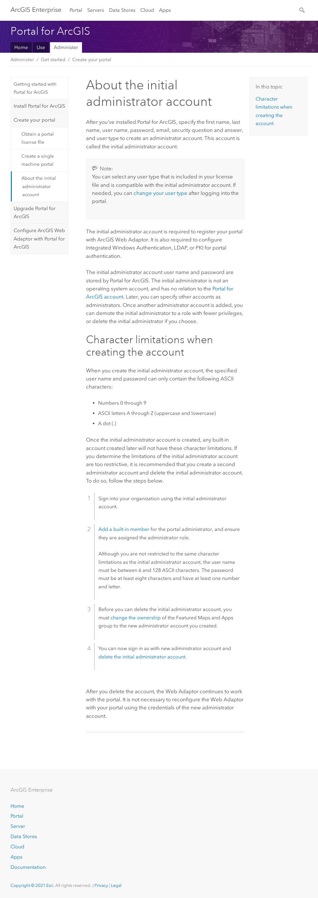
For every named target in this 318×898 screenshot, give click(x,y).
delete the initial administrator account (141, 657)
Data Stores (122, 10)
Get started (53, 59)
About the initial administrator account (38, 186)
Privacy (101, 885)
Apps (165, 10)
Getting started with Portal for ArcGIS (35, 88)
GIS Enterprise (36, 9)
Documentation (28, 867)
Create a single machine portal (37, 160)
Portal (76, 10)
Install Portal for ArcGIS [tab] (39, 106)
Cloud (147, 10)
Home (21, 47)
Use (41, 47)
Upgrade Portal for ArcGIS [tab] (35, 212)
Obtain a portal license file (37, 138)
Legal (116, 885)
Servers (95, 10)
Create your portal (91, 59)
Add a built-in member (123, 529)
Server (18, 826)
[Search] (302, 9)
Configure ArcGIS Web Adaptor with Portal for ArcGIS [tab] (39, 238)
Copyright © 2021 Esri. (32, 885)
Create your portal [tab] (34, 120)
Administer (66, 47)
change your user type (160, 193)
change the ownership (136, 618)
